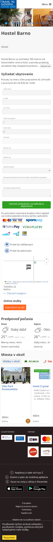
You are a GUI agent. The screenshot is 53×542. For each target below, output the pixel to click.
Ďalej (48, 17)
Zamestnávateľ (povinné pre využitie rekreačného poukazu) (24, 177)
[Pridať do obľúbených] (26, 371)
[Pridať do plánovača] (20, 371)
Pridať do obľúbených (21, 244)
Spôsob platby (8, 167)
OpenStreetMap (27, 282)
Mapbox (15, 283)
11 (40, 23)
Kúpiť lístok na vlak (15, 307)
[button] (46, 259)
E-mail (5, 98)
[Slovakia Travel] (8, 4)
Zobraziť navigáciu (16, 293)
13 (47, 23)
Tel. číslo (6, 108)
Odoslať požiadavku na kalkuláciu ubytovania (26, 205)
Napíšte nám (26, 513)
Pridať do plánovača (20, 250)
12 (44, 23)
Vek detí (6, 137)
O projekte (26, 503)
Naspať (4, 17)
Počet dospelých (9, 118)
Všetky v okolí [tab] (11, 361)
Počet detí (7, 128)
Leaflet (8, 282)
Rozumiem (9, 537)
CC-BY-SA (45, 282)
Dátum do (7, 157)
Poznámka (11, 188)
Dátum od (7, 148)
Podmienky (26, 509)
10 (37, 23)
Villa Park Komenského (10, 388)
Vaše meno (7, 89)
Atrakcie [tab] (34, 361)
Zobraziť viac (46, 66)
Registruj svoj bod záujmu (26, 506)
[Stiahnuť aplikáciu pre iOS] (14, 491)
